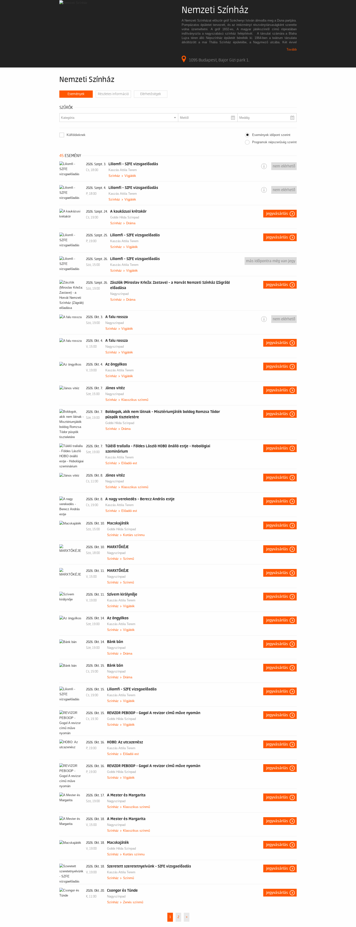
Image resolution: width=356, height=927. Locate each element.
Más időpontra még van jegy (270, 261)
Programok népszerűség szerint (274, 142)
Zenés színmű (133, 902)
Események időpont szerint (271, 135)
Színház (114, 176)
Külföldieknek (76, 135)
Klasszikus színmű (134, 400)
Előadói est (129, 463)
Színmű (128, 559)
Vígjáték (130, 176)
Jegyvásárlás (277, 213)
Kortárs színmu (134, 535)
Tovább (291, 49)
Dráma (130, 223)
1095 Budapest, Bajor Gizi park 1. (219, 60)
